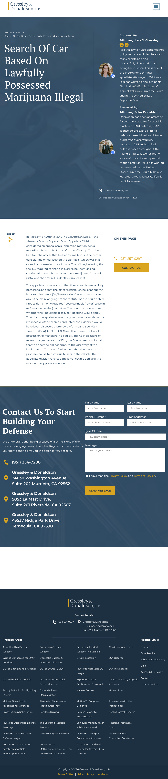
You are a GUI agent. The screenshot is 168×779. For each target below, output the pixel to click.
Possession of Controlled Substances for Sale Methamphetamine (17, 749)
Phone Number (95, 416)
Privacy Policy (118, 475)
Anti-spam (104, 774)
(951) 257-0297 (66, 621)
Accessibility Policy (152, 672)
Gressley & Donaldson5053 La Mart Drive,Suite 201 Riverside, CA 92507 (41, 499)
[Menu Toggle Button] (156, 6)
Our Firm (146, 647)
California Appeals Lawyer (54, 733)
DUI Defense (116, 657)
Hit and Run (116, 690)
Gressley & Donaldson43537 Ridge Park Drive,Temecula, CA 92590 (36, 520)
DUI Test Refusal (118, 668)
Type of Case (93, 431)
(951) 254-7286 (26, 462)
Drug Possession (86, 657)
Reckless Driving (49, 711)
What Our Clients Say (153, 659)
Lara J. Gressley (146, 40)
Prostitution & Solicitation (17, 711)
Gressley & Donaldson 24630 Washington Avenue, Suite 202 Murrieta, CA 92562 (99, 625)
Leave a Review (149, 684)
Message (91, 445)
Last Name (134, 402)
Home (7, 32)
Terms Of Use (65, 774)
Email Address (136, 416)
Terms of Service (144, 475)
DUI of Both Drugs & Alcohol (19, 668)
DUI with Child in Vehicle (17, 679)
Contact (145, 678)
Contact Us (131, 267)
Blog (18, 32)
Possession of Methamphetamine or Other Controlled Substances (56, 749)
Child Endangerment (121, 647)
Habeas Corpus (85, 690)
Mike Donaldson (147, 112)
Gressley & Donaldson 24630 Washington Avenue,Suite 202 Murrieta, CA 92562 (41, 478)
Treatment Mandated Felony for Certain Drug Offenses (90, 749)
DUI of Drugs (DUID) (52, 668)
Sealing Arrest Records (122, 711)
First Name (92, 402)
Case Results (148, 653)
